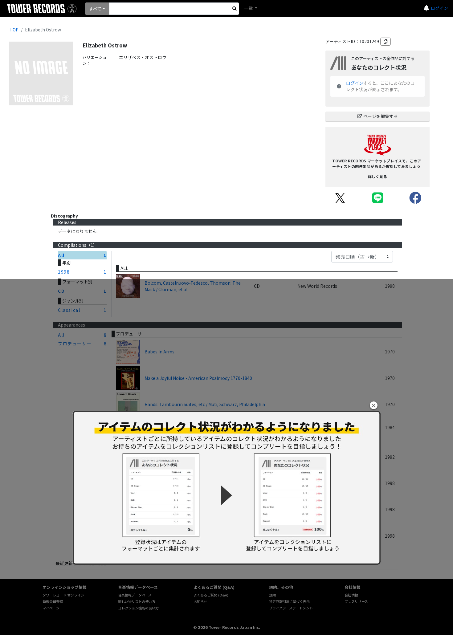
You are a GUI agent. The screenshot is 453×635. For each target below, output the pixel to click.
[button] (373, 405)
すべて (95, 9)
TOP (14, 29)
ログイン (439, 8)
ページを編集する (380, 116)
